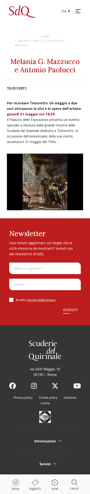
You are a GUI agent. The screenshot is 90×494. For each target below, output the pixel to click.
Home (45, 36)
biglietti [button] (35, 488)
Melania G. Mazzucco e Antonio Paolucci (45, 65)
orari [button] (54, 488)
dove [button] (15, 488)
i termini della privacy (41, 299)
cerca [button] (74, 488)
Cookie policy (48, 397)
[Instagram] (34, 386)
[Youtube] (77, 386)
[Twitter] (55, 386)
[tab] (45, 441)
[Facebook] (12, 386)
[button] (45, 441)
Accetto (36, 299)
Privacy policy (23, 397)
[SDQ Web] (22, 11)
